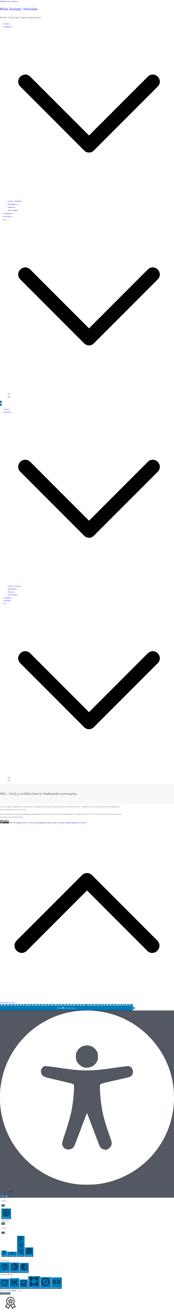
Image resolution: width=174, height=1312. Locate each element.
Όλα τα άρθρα (13, 210)
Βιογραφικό (8, 213)
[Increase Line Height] (3, 1223)
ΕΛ (9, 394)
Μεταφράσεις (12, 204)
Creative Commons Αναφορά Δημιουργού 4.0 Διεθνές (69, 823)
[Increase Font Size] (3, 1196)
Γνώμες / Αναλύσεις (15, 201)
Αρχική (6, 24)
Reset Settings (5, 1293)
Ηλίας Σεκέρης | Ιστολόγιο (19, 9)
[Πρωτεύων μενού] (1, 402)
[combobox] (66, 1007)
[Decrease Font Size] (3, 1205)
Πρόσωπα (11, 207)
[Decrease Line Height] (3, 1233)
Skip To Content (5, 1290)
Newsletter (8, 216)
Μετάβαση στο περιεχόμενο (9, 1)
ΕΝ (9, 397)
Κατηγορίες (7, 412)
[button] (89, 198)
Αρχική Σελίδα (17, 817)
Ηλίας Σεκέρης (34, 823)
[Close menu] (1, 405)
